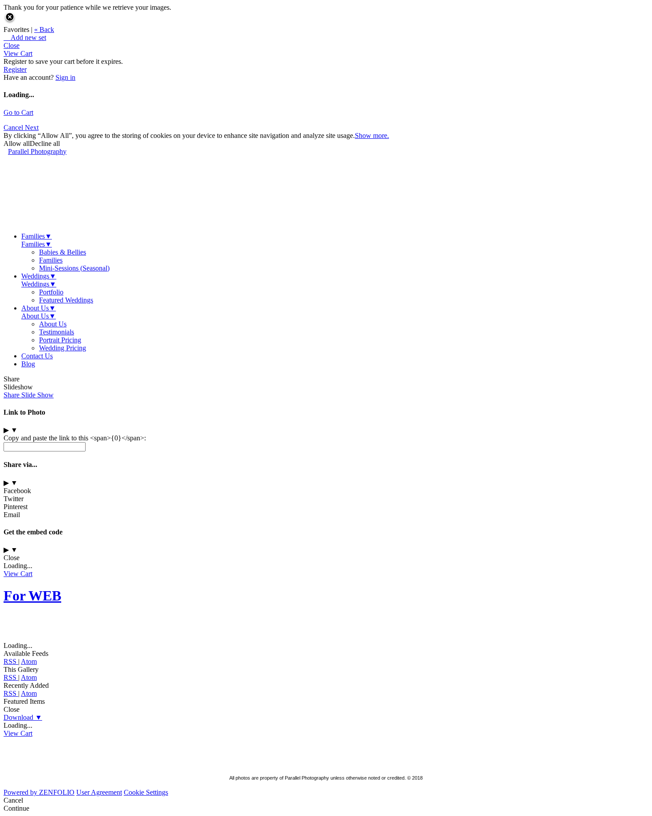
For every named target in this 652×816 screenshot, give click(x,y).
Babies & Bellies (62, 252)
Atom (29, 661)
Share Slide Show (29, 395)
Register (15, 69)
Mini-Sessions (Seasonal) (74, 268)
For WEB (32, 596)
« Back (44, 29)
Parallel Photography (37, 151)
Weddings (38, 276)
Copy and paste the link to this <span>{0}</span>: (75, 438)
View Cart (18, 53)
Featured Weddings (66, 300)
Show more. (372, 135)
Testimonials (56, 332)
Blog (28, 364)
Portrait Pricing (60, 340)
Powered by (39, 792)
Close (12, 45)
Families (36, 236)
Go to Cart (18, 112)
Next (32, 127)
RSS (11, 661)
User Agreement (99, 792)
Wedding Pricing (62, 348)
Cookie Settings (146, 792)
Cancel (14, 127)
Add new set (25, 37)
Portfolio (51, 292)
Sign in (65, 77)
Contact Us (37, 356)
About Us (38, 308)
